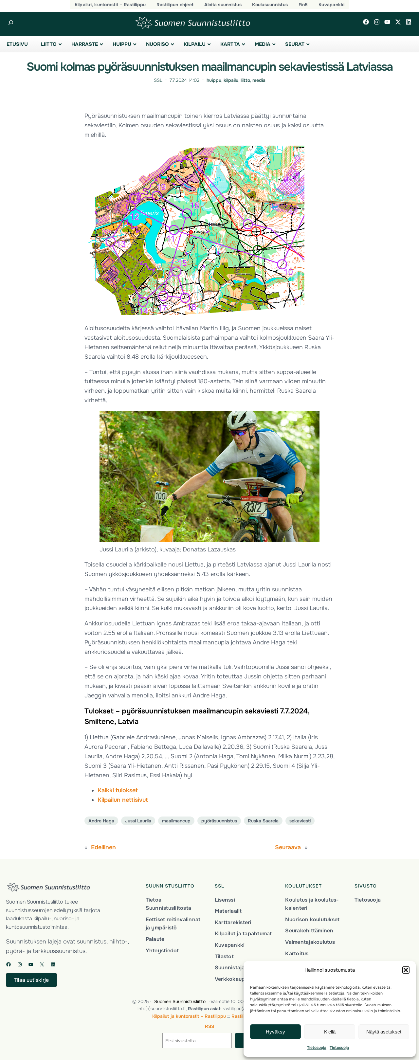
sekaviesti (300, 821)
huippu (214, 80)
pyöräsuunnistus (219, 821)
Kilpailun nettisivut (123, 799)
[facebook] (366, 22)
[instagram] (376, 22)
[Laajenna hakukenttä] (10, 22)
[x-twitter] (398, 22)
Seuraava (288, 847)
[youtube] (387, 22)
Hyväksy (275, 1031)
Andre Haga (101, 821)
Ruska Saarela (263, 821)
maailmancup (176, 821)
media (258, 80)
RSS (209, 1026)
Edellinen (103, 847)
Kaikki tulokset (118, 790)
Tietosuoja (316, 1047)
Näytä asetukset (383, 1031)
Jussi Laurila (138, 821)
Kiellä (330, 1031)
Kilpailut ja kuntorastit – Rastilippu (189, 1016)
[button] (406, 970)
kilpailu (231, 80)
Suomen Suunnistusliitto (180, 1001)
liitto (245, 80)
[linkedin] (408, 22)
